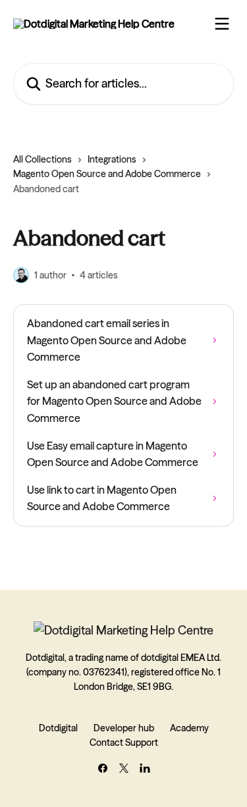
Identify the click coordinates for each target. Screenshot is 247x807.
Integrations (112, 159)
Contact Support (124, 742)
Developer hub (124, 728)
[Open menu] (222, 24)
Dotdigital (58, 728)
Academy (189, 728)
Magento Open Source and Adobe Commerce (107, 174)
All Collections (42, 159)
